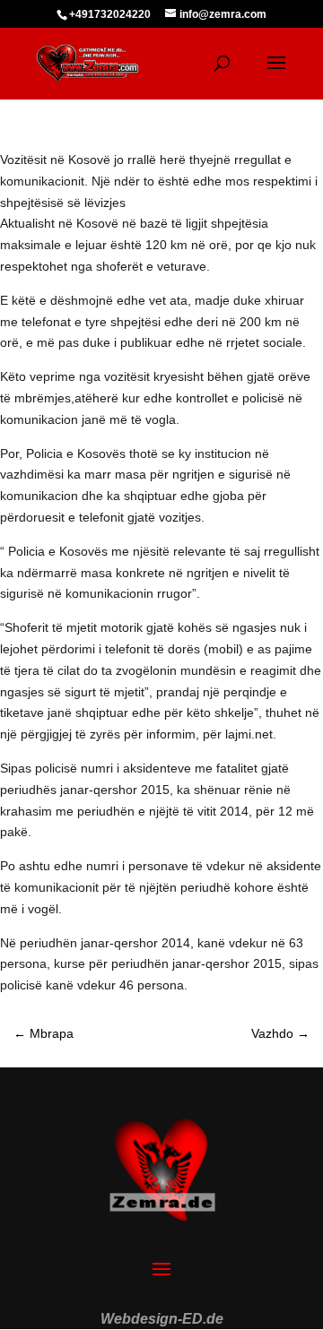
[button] (32, 1297)
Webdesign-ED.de (161, 1318)
